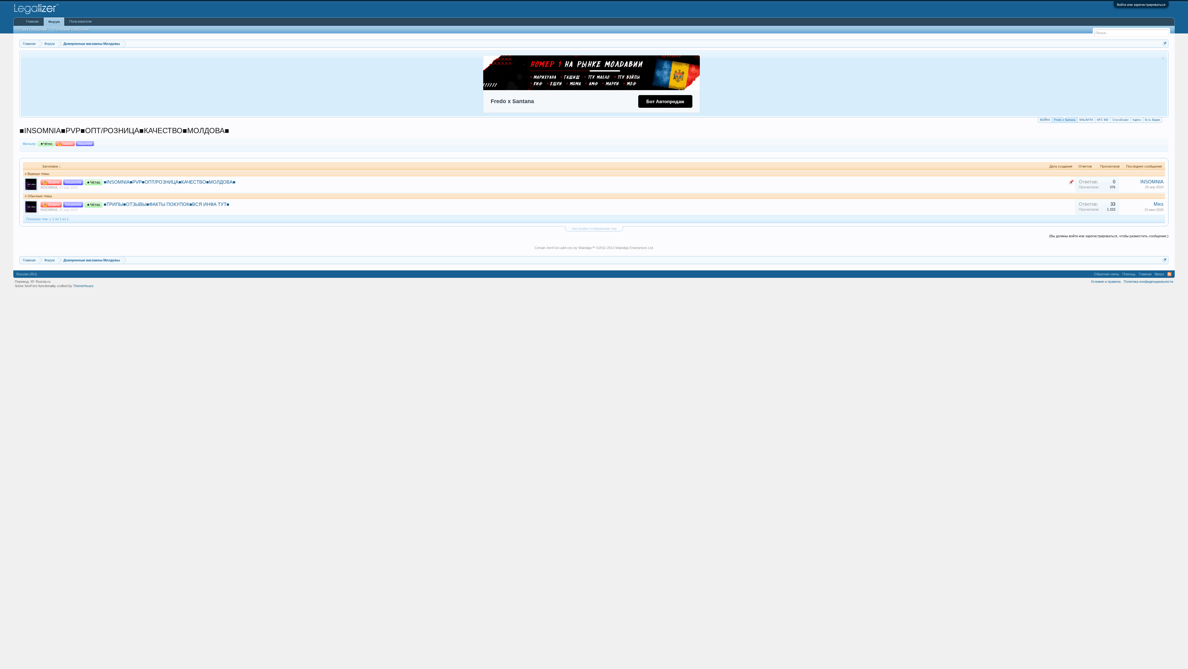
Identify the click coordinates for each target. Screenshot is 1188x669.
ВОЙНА (1045, 119)
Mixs (1159, 204)
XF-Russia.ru (40, 281)
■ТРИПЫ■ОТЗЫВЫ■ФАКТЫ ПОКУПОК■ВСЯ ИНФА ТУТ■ (166, 204)
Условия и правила (1106, 281)
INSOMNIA (49, 187)
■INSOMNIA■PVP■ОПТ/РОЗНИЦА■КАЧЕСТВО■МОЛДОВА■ (169, 182)
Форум (54, 22)
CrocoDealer (1121, 119)
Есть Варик (1152, 119)
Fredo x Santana (1064, 119)
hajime (1137, 119)
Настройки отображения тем (594, 228)
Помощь (1129, 274)
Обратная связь (1106, 274)
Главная (32, 21)
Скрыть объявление (1163, 58)
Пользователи (80, 21)
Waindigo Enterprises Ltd (634, 248)
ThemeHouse (83, 286)
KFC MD (1102, 119)
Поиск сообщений (33, 29)
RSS (1169, 274)
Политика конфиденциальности (1148, 281)
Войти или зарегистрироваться (1141, 5)
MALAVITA (1086, 119)
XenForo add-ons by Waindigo (569, 248)
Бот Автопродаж (665, 101)
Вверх (1159, 274)
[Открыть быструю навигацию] (1165, 44)
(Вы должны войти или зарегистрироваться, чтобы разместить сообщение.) (1109, 236)
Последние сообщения (71, 29)
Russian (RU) (26, 274)
